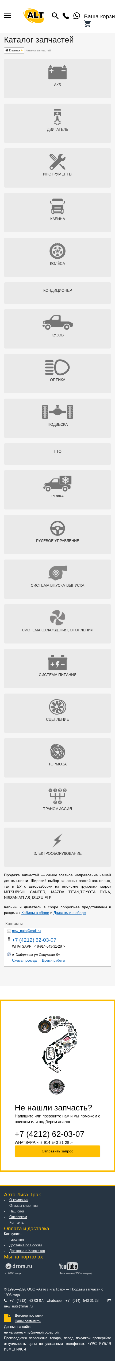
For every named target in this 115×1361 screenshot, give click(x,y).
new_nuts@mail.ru (26, 931)
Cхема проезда (24, 960)
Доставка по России (25, 1245)
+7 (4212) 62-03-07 (34, 940)
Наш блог (16, 1211)
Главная (14, 50)
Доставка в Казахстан (27, 1251)
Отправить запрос (57, 1151)
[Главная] (33, 16)
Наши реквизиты (28, 1321)
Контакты (16, 1223)
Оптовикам (18, 1217)
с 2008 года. (13, 1273)
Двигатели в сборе (69, 912)
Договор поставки (29, 1315)
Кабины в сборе (35, 912)
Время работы (53, 960)
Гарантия (16, 1240)
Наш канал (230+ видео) (75, 1273)
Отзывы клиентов (23, 1206)
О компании (18, 1200)
